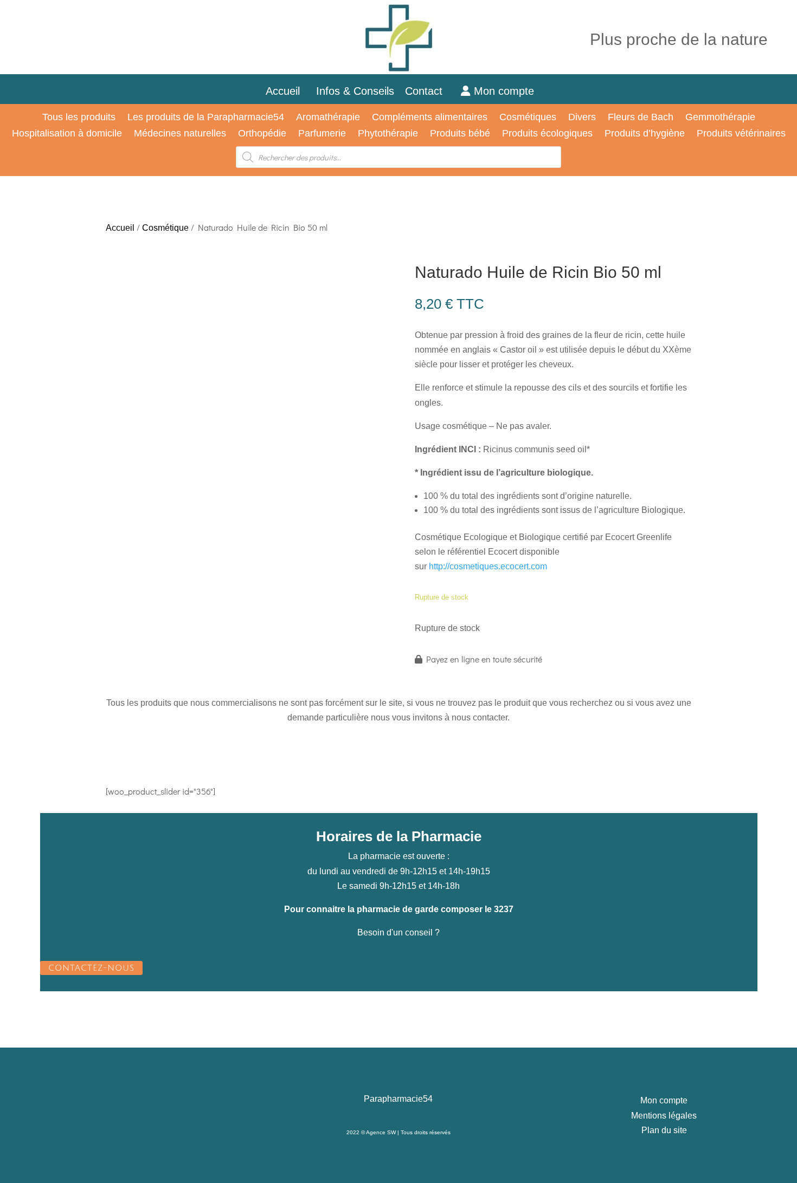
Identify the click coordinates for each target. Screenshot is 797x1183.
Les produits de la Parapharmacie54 (205, 117)
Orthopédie (262, 134)
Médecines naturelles (180, 134)
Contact (430, 91)
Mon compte (502, 91)
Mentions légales (664, 1115)
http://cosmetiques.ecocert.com (488, 566)
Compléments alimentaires (429, 117)
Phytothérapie (388, 134)
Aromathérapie (328, 117)
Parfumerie (322, 134)
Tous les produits (78, 117)
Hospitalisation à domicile (67, 134)
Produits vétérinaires (741, 134)
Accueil (283, 91)
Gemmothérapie (720, 117)
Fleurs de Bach (640, 117)
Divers (582, 117)
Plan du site (664, 1130)
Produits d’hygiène (645, 134)
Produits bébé (460, 134)
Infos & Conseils (355, 91)
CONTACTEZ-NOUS (91, 968)
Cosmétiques (527, 117)
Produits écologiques (547, 134)
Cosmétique (165, 227)
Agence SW (381, 1132)
